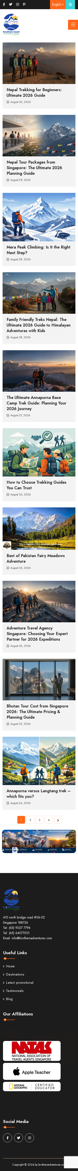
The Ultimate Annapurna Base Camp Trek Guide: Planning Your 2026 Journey (36, 403)
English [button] (56, 4)
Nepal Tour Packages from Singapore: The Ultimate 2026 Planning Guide (34, 167)
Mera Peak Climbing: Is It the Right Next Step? (38, 250)
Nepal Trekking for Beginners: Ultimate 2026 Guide (34, 92)
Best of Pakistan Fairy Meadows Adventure (36, 558)
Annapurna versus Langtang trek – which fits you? (39, 793)
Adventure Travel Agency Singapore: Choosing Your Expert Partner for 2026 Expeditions (37, 633)
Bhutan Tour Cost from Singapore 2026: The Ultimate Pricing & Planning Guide (37, 711)
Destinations (15, 974)
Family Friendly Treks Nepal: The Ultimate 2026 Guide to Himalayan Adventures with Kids (39, 325)
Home (10, 966)
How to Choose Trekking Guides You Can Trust (36, 485)
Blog (9, 999)
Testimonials (15, 990)
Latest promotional (19, 982)
